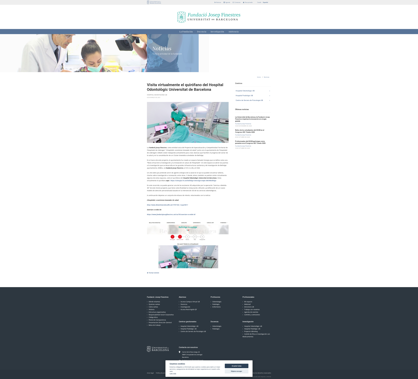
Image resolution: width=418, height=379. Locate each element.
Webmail (247, 304)
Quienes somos (154, 304)
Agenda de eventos (251, 312)
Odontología (216, 302)
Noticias (266, 77)
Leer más (173, 373)
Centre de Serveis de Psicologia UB (249, 100)
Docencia (201, 31)
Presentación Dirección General (160, 322)
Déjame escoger (236, 371)
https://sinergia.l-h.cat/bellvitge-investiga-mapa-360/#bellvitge (193, 181)
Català (259, 2)
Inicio (259, 77)
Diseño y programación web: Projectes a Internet (258, 376)
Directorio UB (249, 307)
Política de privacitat (162, 373)
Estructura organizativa (157, 312)
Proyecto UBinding (251, 331)
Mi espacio (248, 302)
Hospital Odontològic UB (245, 91)
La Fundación (186, 31)
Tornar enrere (153, 273)
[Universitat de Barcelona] (154, 2)
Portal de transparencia (157, 320)
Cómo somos (153, 307)
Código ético (153, 317)
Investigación (217, 31)
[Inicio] (209, 17)
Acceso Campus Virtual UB (190, 302)
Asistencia (233, 31)
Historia (151, 309)
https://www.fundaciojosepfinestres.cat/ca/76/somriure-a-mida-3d (171, 214)
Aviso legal (150, 373)
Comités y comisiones (252, 315)
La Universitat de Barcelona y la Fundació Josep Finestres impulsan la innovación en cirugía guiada (252, 119)
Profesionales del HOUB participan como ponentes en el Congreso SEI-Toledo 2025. (250, 142)
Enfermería (216, 307)
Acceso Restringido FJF (188, 309)
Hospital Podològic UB (244, 96)
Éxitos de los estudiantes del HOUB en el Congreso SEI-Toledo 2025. (249, 131)
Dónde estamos (154, 302)
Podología (215, 304)
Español (265, 2)
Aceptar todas (236, 366)
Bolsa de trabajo (154, 325)
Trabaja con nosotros (252, 309)
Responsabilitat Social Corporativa (161, 315)
